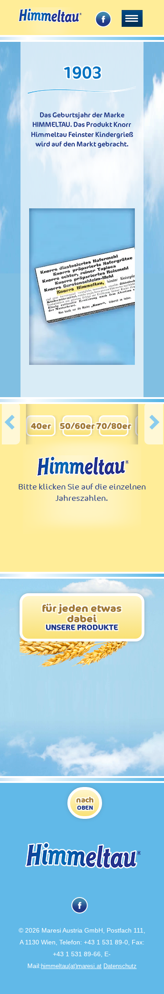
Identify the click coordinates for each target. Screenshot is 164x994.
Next (153, 423)
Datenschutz (120, 966)
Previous (11, 423)
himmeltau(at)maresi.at (71, 966)
